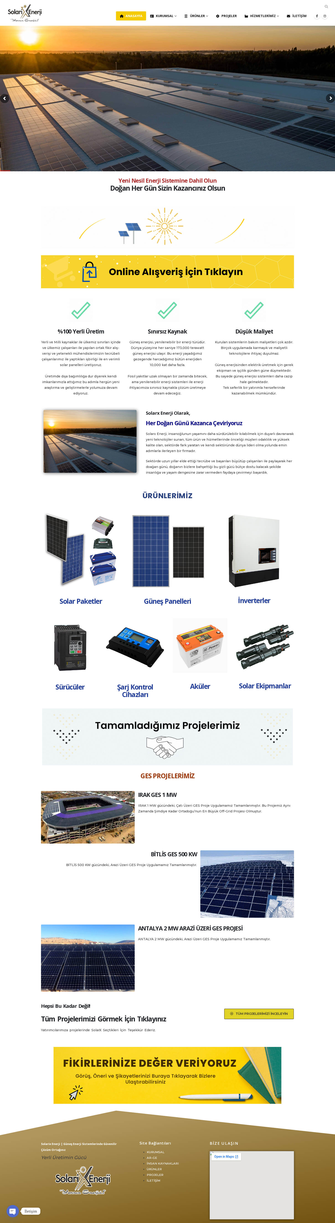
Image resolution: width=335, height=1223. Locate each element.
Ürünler (197, 16)
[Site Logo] (25, 13)
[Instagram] (325, 16)
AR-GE (152, 1158)
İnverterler (254, 600)
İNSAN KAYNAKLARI (163, 1163)
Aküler (200, 686)
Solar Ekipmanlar (265, 685)
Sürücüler (70, 687)
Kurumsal (164, 16)
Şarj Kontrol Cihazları (135, 690)
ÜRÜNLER (154, 1169)
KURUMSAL (155, 1152)
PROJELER (155, 1175)
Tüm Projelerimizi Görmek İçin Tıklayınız (103, 1018)
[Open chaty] (13, 1211)
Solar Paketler (81, 601)
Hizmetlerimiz (263, 16)
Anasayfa (134, 16)
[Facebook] (317, 16)
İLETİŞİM (153, 1180)
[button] (326, 7)
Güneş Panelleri (167, 601)
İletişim (299, 16)
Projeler (229, 16)
